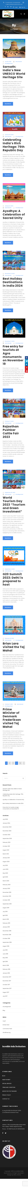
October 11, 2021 (9, 704)
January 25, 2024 (9, 134)
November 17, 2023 (9, 341)
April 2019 (5, 915)
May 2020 (5, 873)
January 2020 (6, 888)
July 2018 (5, 950)
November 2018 (7, 934)
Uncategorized (9, 63)
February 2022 (6, 842)
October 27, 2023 (9, 421)
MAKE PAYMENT (6, 1079)
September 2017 (7, 988)
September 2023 (7, 838)
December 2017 (7, 977)
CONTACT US (5, 1099)
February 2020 (6, 884)
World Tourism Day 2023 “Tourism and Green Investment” (14, 505)
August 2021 (6, 850)
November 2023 (7, 831)
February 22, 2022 (9, 638)
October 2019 (6, 900)
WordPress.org (6, 1032)
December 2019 (7, 892)
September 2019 (7, 904)
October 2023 (6, 834)
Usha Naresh (18, 61)
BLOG (3, 1076)
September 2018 (7, 942)
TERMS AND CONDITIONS (8, 1087)
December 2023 (7, 827)
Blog (4, 1010)
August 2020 (6, 861)
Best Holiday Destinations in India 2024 (13, 282)
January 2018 (6, 973)
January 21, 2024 (9, 206)
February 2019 (6, 923)
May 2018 (5, 957)
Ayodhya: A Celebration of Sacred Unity (14, 214)
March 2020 (6, 881)
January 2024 (6, 823)
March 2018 (6, 965)
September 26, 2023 (10, 492)
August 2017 (6, 992)
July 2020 (5, 865)
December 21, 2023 (10, 273)
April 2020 (5, 877)
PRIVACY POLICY (6, 1095)
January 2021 (6, 858)
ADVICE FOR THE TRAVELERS (9, 1091)
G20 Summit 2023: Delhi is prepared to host (13, 579)
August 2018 (6, 946)
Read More (8, 104)
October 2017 (6, 984)
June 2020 (5, 869)
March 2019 (6, 919)
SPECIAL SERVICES (6, 1083)
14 (20, 763)
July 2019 (5, 911)
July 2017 (5, 996)
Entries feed (6, 1025)
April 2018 (5, 961)
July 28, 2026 (8, 61)
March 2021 (6, 854)
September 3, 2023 (10, 569)
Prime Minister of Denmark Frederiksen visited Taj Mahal (12, 718)
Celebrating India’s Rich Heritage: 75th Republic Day (14, 145)
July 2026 (5, 819)
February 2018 (6, 969)
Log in (4, 1021)
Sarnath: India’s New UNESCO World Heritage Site (14, 72)
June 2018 (5, 954)
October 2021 (6, 846)
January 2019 (6, 927)
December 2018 (7, 931)
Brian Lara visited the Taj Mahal (14, 647)
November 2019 (7, 896)
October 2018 (6, 938)
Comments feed (7, 1028)
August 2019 (6, 907)
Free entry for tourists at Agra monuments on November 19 (13, 355)
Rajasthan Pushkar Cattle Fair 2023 (11, 431)
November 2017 (7, 981)
